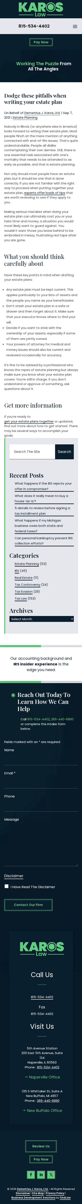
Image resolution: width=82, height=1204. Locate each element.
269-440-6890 (62, 719)
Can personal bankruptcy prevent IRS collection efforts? (44, 541)
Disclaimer (13, 875)
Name (9, 750)
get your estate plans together (29, 421)
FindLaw (65, 1197)
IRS (17, 570)
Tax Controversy (27, 584)
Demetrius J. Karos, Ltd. (42, 113)
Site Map (38, 1193)
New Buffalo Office (44, 1110)
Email (10, 773)
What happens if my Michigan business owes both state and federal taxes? (39, 525)
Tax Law (21, 598)
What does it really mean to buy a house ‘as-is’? (41, 498)
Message (11, 819)
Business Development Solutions (33, 1197)
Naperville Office (44, 1077)
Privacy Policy (55, 1193)
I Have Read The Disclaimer (33, 887)
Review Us (41, 1146)
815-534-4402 (34, 26)
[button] (75, 26)
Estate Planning (25, 117)
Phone (9, 796)
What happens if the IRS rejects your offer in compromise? (43, 486)
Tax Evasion (24, 591)
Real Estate (24, 577)
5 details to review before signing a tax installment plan (42, 511)
